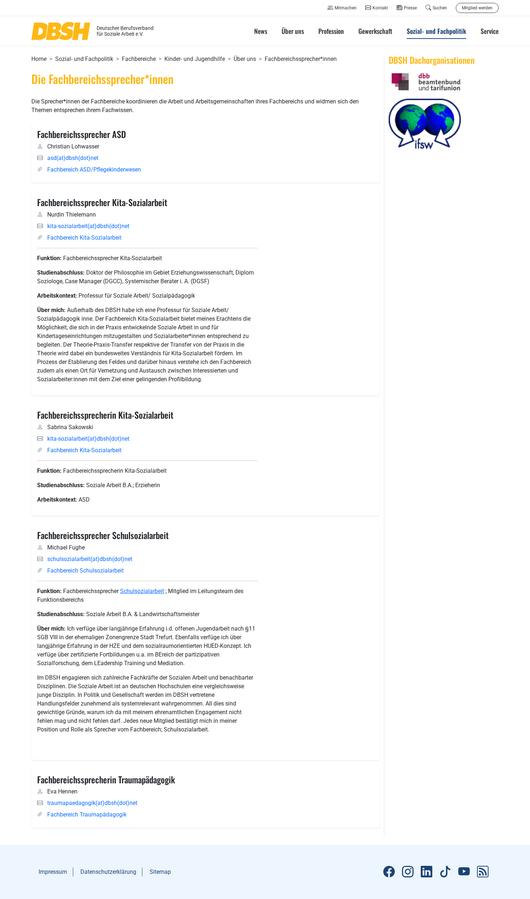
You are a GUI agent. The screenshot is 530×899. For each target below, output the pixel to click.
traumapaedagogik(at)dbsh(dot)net (92, 803)
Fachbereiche (139, 58)
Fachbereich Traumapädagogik (87, 814)
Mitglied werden (477, 7)
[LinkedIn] (426, 872)
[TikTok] (445, 872)
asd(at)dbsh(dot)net (72, 158)
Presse (410, 7)
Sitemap (160, 871)
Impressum (53, 871)
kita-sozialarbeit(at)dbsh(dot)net (88, 226)
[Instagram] (408, 872)
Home (39, 58)
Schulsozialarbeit (142, 591)
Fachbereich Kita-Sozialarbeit (84, 237)
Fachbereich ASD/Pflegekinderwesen (94, 169)
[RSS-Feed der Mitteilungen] (483, 872)
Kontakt (380, 7)
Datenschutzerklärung (108, 871)
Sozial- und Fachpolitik (84, 58)
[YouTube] (464, 872)
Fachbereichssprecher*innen (301, 58)
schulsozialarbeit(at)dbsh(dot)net (89, 559)
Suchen (440, 7)
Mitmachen (346, 7)
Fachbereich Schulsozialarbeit (85, 570)
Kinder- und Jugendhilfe (194, 58)
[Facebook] (389, 872)
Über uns (245, 58)
